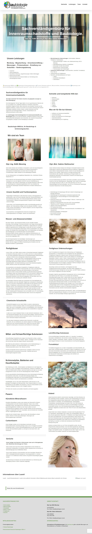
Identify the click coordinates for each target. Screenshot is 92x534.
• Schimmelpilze (6, 505)
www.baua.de (70, 524)
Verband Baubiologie (8, 527)
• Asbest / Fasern (7, 509)
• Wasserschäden (7, 506)
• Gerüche (5, 512)
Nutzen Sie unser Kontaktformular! (15, 488)
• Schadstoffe (6, 508)
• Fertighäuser (6, 511)
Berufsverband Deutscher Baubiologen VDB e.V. (14, 529)
